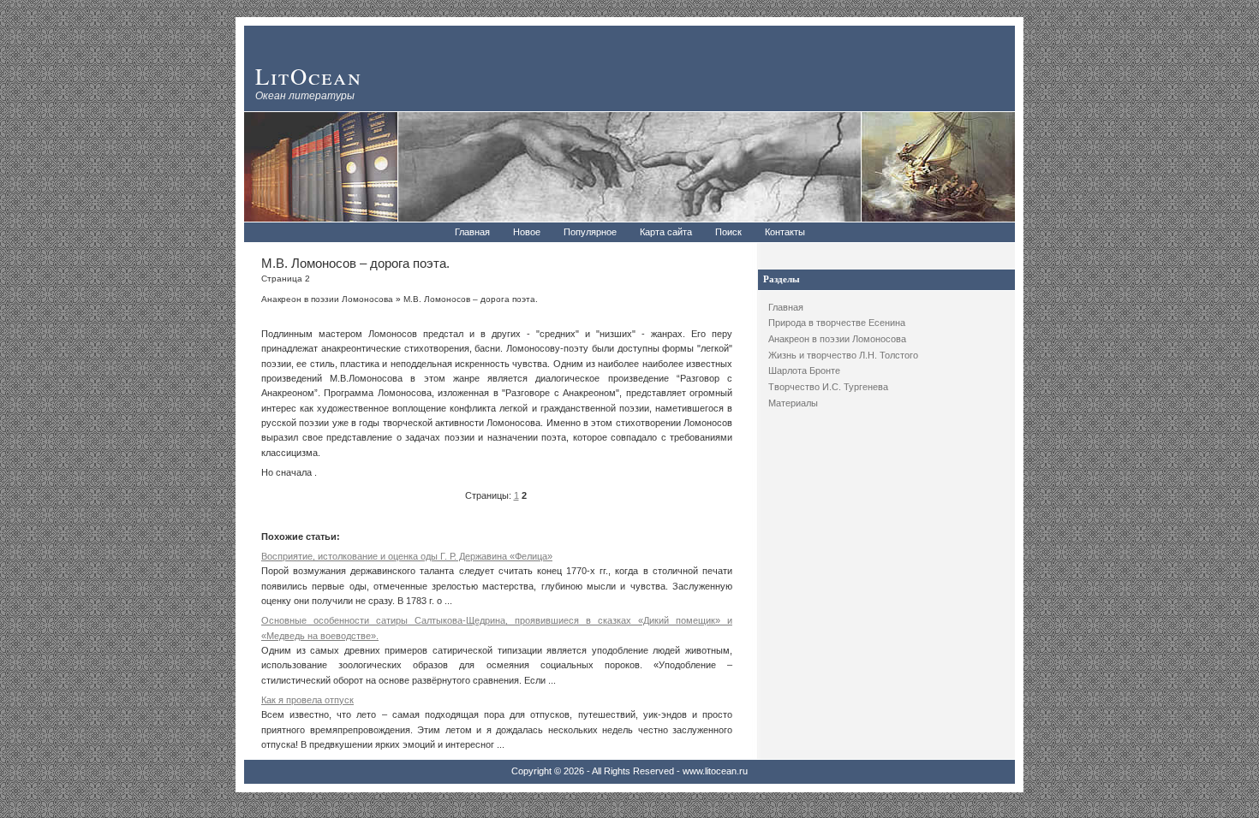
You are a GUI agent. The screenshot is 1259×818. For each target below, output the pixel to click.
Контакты (785, 232)
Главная (472, 232)
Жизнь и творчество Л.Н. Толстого (843, 355)
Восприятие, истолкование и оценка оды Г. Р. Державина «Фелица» (406, 556)
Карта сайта (666, 232)
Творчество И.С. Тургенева (828, 387)
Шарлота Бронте (804, 370)
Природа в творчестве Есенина (836, 322)
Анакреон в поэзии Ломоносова (837, 339)
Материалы (793, 403)
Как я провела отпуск (307, 700)
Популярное (590, 232)
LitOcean (308, 76)
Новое (526, 232)
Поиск (728, 232)
